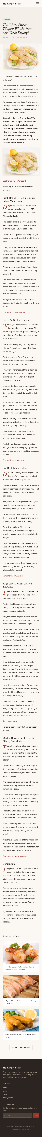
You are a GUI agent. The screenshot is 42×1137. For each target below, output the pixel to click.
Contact (5, 1094)
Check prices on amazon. (13, 460)
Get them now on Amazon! (14, 181)
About (5, 1091)
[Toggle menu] (37, 3)
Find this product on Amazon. (15, 856)
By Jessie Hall (22, 38)
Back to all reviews (22, 1047)
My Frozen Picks (12, 1067)
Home (5, 1087)
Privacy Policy (8, 1098)
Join (36, 1115)
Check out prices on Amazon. (15, 312)
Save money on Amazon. (13, 575)
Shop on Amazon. (10, 721)
